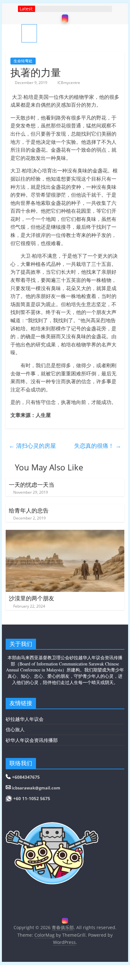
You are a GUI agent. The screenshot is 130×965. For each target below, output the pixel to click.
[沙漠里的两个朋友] (65, 533)
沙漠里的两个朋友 (31, 598)
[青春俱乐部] (13, 33)
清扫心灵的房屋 (32, 445)
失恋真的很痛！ (97, 445)
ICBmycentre (68, 82)
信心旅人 (15, 729)
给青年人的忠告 (29, 510)
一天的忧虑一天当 (31, 484)
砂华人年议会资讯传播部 (32, 740)
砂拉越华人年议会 (25, 719)
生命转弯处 (23, 61)
